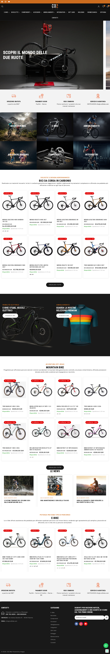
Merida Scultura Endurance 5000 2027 (13, 266)
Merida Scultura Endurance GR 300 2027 (67, 220)
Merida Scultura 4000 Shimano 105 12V (12, 220)
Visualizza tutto (55, 285)
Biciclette (53, 615)
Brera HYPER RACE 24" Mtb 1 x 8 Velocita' (40, 407)
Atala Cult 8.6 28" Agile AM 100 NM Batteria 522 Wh (41, 558)
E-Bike (52, 612)
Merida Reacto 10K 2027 (65, 265)
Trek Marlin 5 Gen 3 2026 (11, 406)
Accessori (54, 621)
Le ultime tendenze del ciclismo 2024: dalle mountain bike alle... (17, 501)
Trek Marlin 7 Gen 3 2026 (11, 448)
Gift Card (53, 630)
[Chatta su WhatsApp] (105, 645)
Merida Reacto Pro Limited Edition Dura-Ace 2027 (39, 266)
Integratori (54, 627)
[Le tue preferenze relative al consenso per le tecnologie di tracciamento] (107, 651)
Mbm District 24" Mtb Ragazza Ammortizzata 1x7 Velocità (94, 449)
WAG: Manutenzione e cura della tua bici (54, 500)
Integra (22, 651)
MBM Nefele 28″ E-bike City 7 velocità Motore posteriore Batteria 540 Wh (12, 558)
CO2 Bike (9, 651)
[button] (2, 6)
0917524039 (91, 104)
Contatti (53, 642)
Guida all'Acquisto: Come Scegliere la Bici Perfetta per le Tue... (90, 501)
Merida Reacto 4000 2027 (38, 219)
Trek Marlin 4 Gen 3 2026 (92, 406)
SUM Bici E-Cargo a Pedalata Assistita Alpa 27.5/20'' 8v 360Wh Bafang (95, 558)
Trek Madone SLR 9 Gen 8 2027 (94, 265)
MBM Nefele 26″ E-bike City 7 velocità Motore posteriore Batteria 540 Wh (67, 558)
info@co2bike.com (102, 104)
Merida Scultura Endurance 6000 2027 (95, 220)
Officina (53, 639)
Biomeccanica (55, 636)
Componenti (54, 618)
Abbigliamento (55, 624)
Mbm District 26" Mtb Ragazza (67, 448)
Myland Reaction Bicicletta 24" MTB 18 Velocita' (41, 449)
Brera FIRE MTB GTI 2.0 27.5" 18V (67, 406)
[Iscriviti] (106, 617)
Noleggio (53, 633)
